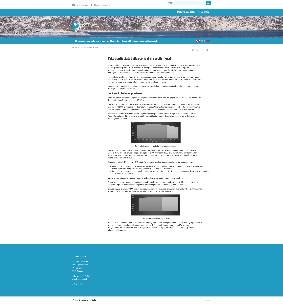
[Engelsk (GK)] (203, 42)
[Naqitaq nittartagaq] (193, 49)
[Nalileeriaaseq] (202, 49)
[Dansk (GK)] (208, 42)
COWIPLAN (208, 300)
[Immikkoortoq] (197, 49)
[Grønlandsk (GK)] (198, 42)
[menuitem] (89, 41)
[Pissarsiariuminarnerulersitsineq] (208, 49)
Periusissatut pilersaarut (90, 47)
